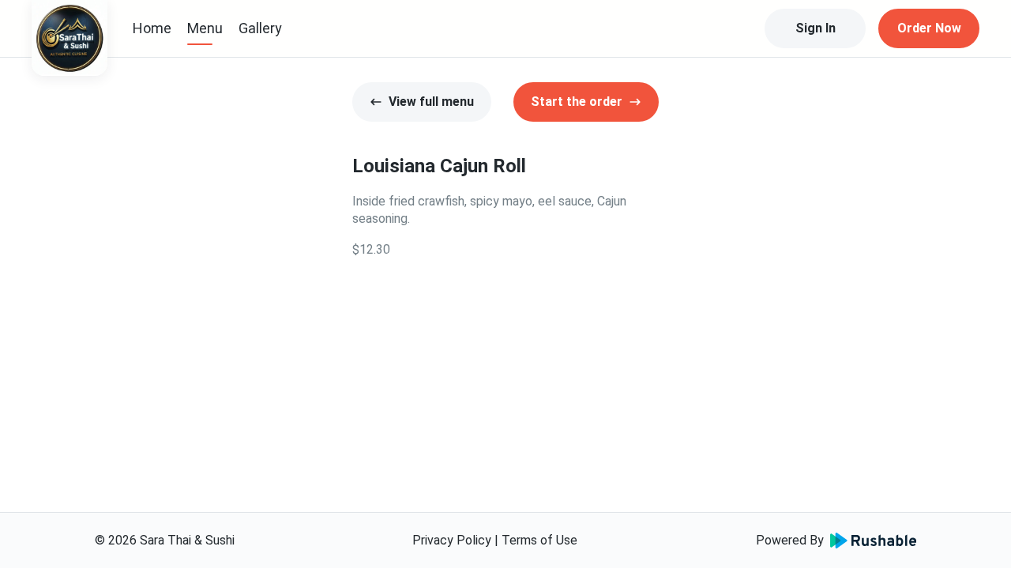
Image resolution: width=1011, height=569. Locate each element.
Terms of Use (539, 540)
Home (152, 28)
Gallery (260, 28)
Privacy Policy (451, 540)
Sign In (815, 28)
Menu (205, 28)
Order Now (929, 28)
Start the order (576, 101)
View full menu (431, 101)
